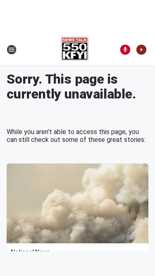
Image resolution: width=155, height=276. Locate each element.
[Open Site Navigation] (12, 50)
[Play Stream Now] (141, 50)
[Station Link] (75, 49)
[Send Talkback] (125, 50)
